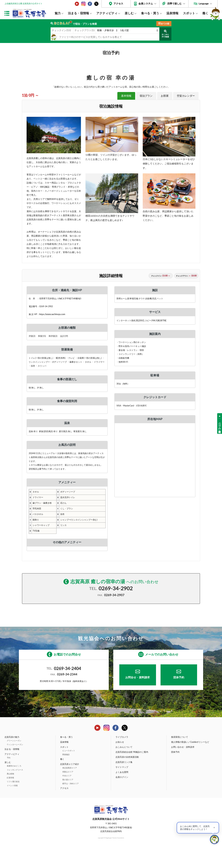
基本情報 (126, 96)
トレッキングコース (15, 770)
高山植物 (10, 774)
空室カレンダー (186, 96)
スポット (189, 13)
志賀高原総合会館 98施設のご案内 (132, 752)
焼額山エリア (67, 772)
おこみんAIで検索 (165, 35)
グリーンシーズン (14, 741)
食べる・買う (150, 13)
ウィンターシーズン (15, 744)
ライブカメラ (122, 737)
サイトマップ (122, 767)
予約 (8, 758)
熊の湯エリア (67, 780)
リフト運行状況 (13, 782)
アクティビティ (106, 13)
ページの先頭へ (219, 426)
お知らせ (120, 742)
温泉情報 (172, 13)
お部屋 (165, 96)
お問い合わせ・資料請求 (182, 747)
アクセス (118, 3)
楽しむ (129, 13)
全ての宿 (165, 24)
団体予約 (178, 677)
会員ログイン (122, 777)
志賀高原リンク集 (124, 762)
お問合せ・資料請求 (137, 677)
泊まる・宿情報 (78, 13)
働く (205, 13)
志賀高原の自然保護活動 (127, 757)
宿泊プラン (146, 96)
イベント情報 (12, 785)
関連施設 (66, 754)
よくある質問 (122, 772)
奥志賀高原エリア (69, 768)
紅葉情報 (10, 778)
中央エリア (66, 776)
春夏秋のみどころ (14, 766)
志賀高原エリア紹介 (69, 764)
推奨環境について (179, 737)
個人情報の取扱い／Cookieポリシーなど (190, 742)
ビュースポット (68, 751)
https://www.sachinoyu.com (52, 314)
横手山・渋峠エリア (70, 784)
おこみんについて (124, 747)
